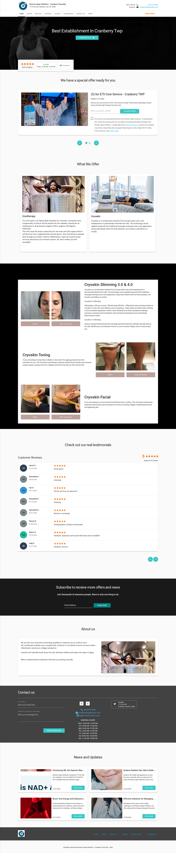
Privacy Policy (114, 131)
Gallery (57, 14)
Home (22, 14)
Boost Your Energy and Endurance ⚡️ (69, 799)
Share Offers (150, 14)
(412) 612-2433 (153, 5)
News (90, 14)
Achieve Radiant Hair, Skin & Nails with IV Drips (144, 770)
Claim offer (130, 111)
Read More (78, 788)
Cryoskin (48, 14)
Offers (29, 14)
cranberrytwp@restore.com (149, 7)
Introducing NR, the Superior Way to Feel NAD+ (74, 770)
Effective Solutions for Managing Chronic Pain (144, 799)
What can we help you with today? (29, 711)
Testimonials (68, 14)
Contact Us (80, 14)
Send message (54, 730)
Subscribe (102, 605)
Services (38, 14)
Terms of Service (132, 125)
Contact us (87, 37)
